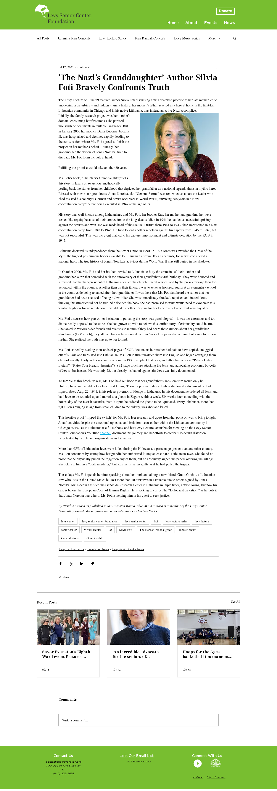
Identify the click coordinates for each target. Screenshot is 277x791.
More (212, 38)
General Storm (70, 538)
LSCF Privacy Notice (138, 761)
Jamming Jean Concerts (74, 38)
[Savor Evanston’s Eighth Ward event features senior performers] (68, 627)
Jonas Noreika (187, 530)
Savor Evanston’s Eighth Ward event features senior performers (66, 654)
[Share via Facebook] (60, 564)
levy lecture (202, 521)
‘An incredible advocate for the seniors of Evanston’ (136, 654)
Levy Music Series (187, 38)
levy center (68, 521)
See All (235, 601)
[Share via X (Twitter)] (71, 564)
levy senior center (136, 521)
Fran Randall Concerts (150, 38)
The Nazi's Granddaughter (156, 530)
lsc (110, 530)
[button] (235, 38)
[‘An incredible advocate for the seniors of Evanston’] (138, 627)
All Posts (43, 38)
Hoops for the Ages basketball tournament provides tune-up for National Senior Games (206, 654)
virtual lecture (92, 530)
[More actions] (216, 67)
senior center (69, 530)
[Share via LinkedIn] (82, 564)
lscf (156, 521)
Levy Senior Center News (128, 549)
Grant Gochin (95, 538)
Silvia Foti (125, 530)
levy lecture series (176, 521)
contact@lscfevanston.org (64, 761)
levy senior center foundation (100, 521)
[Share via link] (92, 564)
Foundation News (98, 549)
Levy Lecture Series (112, 38)
